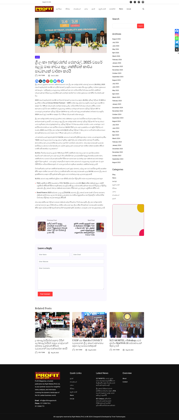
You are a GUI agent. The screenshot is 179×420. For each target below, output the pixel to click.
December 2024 (117, 108)
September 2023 (117, 159)
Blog (113, 174)
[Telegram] (62, 81)
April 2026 (115, 53)
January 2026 (116, 63)
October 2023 (116, 155)
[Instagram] (58, 81)
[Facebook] (36, 81)
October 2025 (116, 73)
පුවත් (93, 9)
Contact (125, 382)
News (121, 9)
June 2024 (115, 128)
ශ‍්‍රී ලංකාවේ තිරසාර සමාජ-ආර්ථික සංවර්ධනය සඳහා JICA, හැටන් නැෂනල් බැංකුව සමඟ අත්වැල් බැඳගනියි (106, 392)
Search (115, 19)
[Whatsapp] (51, 81)
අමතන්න (112, 9)
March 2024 (116, 138)
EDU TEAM (42, 75)
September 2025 (117, 77)
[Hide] (178, 53)
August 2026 (116, 39)
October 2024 (116, 114)
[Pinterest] (47, 81)
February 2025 (117, 101)
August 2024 (116, 121)
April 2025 (115, 94)
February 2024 (117, 142)
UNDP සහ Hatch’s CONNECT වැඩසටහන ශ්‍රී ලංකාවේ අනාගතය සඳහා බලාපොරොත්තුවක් (87, 343)
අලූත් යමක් (102, 9)
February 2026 (117, 60)
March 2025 (116, 97)
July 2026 (115, 42)
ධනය (86, 9)
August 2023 (116, 162)
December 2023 (117, 149)
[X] (40, 81)
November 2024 (117, 111)
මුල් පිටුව (59, 9)
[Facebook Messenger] (55, 81)
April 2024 (115, 135)
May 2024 (115, 131)
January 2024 (116, 145)
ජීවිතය (68, 9)
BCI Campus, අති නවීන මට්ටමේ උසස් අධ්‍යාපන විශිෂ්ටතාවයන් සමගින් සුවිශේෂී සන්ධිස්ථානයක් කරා (105, 402)
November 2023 (117, 152)
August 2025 (116, 80)
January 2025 (116, 104)
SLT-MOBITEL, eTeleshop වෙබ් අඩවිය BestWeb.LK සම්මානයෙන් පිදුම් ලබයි (126, 343)
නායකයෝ (77, 9)
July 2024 (115, 125)
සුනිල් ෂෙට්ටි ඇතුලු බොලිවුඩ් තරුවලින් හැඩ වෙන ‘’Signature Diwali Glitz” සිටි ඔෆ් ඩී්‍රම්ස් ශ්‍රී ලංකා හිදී (57, 228)
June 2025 (115, 87)
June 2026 (115, 46)
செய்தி (129, 9)
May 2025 (115, 90)
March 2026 (116, 56)
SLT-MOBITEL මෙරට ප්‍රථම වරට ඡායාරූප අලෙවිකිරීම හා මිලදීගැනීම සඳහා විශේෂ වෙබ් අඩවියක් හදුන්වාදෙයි (105, 382)
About (124, 378)
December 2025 (117, 66)
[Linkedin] (44, 81)
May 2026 (115, 49)
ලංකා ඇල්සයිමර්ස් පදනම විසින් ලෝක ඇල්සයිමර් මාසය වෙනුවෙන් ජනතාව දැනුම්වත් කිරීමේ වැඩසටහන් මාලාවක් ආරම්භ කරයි (51, 344)
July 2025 (115, 84)
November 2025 (117, 70)
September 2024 (117, 118)
